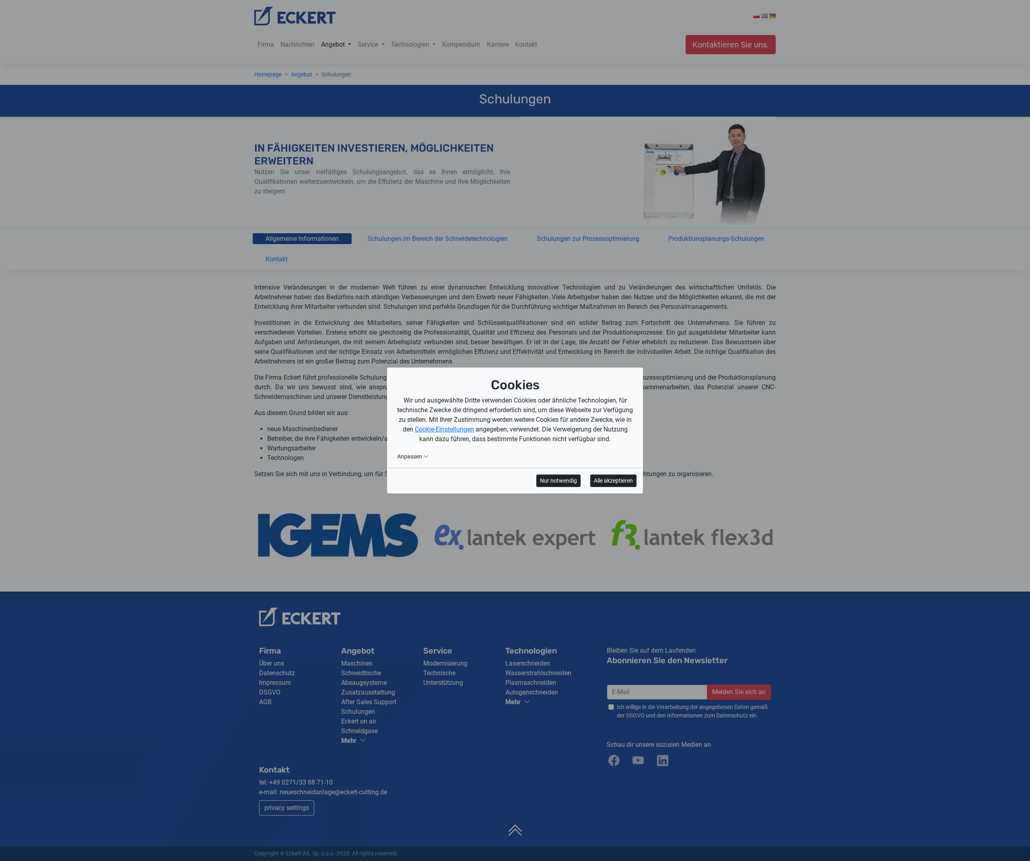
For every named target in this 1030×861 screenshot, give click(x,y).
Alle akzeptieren (613, 480)
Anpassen (410, 456)
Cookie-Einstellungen (444, 429)
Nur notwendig (558, 480)
